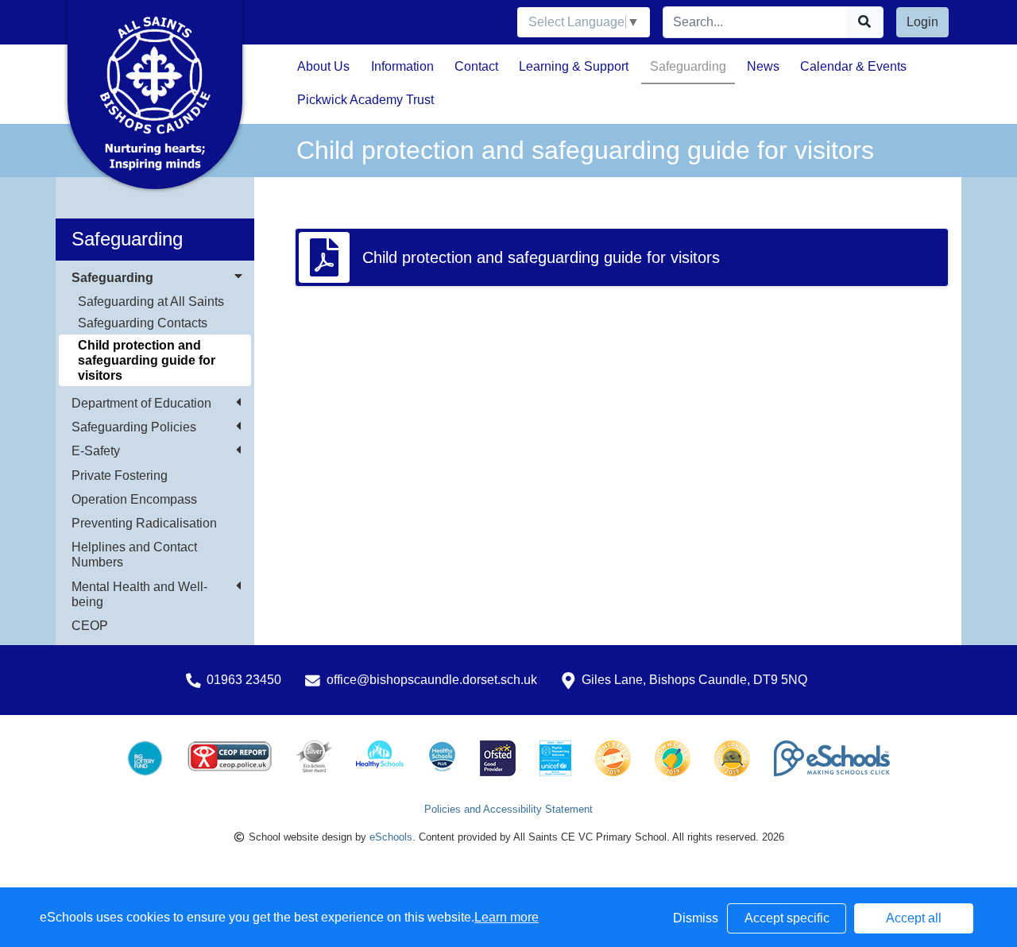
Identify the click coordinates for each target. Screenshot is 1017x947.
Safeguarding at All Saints (151, 301)
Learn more (506, 917)
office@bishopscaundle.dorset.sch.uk (432, 679)
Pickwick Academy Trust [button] (365, 99)
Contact (476, 66)
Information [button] (402, 66)
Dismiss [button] (695, 918)
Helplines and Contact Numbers (134, 554)
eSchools (390, 837)
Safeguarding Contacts (142, 323)
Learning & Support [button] (573, 66)
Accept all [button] (914, 918)
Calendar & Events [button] (853, 66)
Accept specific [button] (786, 918)
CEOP (90, 625)
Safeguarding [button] (688, 66)
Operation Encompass (134, 499)
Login (922, 22)
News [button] (763, 66)
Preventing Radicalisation (144, 523)
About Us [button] (323, 66)
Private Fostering (120, 475)
